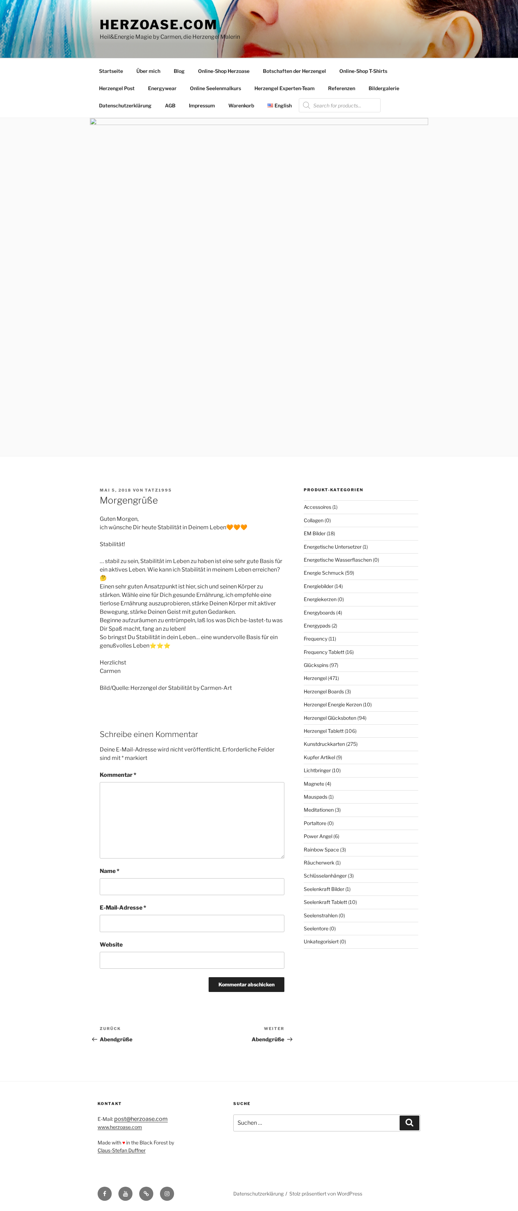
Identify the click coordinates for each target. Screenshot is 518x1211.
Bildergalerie (384, 88)
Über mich (148, 71)
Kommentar (118, 775)
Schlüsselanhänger (325, 876)
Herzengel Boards (324, 691)
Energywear (162, 88)
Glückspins (316, 665)
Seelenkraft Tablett (325, 902)
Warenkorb (241, 105)
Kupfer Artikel (319, 757)
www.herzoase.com (120, 1127)
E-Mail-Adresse (123, 907)
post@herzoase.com (141, 1119)
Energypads (317, 626)
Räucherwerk (319, 863)
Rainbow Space (321, 850)
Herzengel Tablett (324, 731)
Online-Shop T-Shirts (363, 71)
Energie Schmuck (324, 573)
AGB (170, 105)
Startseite (111, 71)
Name (109, 871)
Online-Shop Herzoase (223, 71)
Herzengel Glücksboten (330, 718)
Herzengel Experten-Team (284, 88)
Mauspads (315, 797)
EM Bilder (315, 533)
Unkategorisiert (321, 941)
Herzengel (315, 678)
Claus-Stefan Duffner (122, 1150)
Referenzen (341, 88)
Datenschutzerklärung (125, 105)
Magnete (314, 784)
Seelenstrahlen (321, 915)
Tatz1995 (158, 490)
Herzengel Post (117, 88)
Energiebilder (318, 586)
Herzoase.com (159, 24)
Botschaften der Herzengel (294, 71)
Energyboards (319, 613)
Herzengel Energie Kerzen (333, 704)
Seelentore (316, 928)
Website (111, 944)
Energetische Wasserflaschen (338, 560)
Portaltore (315, 823)
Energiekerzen (320, 599)
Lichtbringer (317, 770)
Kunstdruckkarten (324, 744)
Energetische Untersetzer (333, 547)
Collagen (313, 520)
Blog (179, 71)
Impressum (202, 105)
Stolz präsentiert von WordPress (325, 1194)
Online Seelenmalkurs (215, 88)
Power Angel (318, 836)
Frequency (315, 639)
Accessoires (317, 507)
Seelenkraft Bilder (324, 889)
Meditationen (319, 810)
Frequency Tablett (324, 652)
